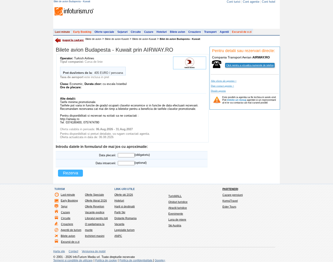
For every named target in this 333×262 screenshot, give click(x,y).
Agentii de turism (71, 230)
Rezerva (70, 173)
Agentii (224, 32)
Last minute (62, 32)
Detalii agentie (218, 90)
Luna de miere (177, 219)
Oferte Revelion (94, 206)
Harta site (59, 251)
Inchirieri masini (94, 236)
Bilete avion (177, 32)
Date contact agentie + (222, 85)
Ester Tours (229, 206)
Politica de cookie (106, 260)
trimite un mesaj (236, 100)
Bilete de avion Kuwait (144, 39)
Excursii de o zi (241, 32)
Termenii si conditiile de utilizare (73, 260)
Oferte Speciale (94, 194)
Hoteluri (162, 32)
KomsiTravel (230, 200)
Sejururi (122, 32)
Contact (73, 251)
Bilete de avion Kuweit (117, 39)
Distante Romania (125, 218)
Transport (210, 32)
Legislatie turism (124, 230)
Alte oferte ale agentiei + (223, 80)
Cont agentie (251, 1)
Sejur (64, 206)
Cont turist (233, 1)
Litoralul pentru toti (96, 218)
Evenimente (175, 213)
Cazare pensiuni (232, 195)
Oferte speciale (104, 32)
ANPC (118, 236)
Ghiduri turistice (178, 202)
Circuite (136, 32)
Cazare (148, 32)
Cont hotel (268, 1)
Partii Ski (119, 212)
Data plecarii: (107, 155)
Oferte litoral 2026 (96, 200)
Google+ (160, 260)
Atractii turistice (177, 207)
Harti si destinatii (124, 206)
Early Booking (82, 32)
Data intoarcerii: (106, 163)
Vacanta (119, 224)
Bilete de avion (93, 39)
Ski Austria (174, 225)
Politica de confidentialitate (136, 260)
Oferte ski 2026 (123, 194)
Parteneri (230, 189)
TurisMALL (175, 196)
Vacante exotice (94, 212)
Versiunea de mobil (94, 251)
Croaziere (194, 32)
